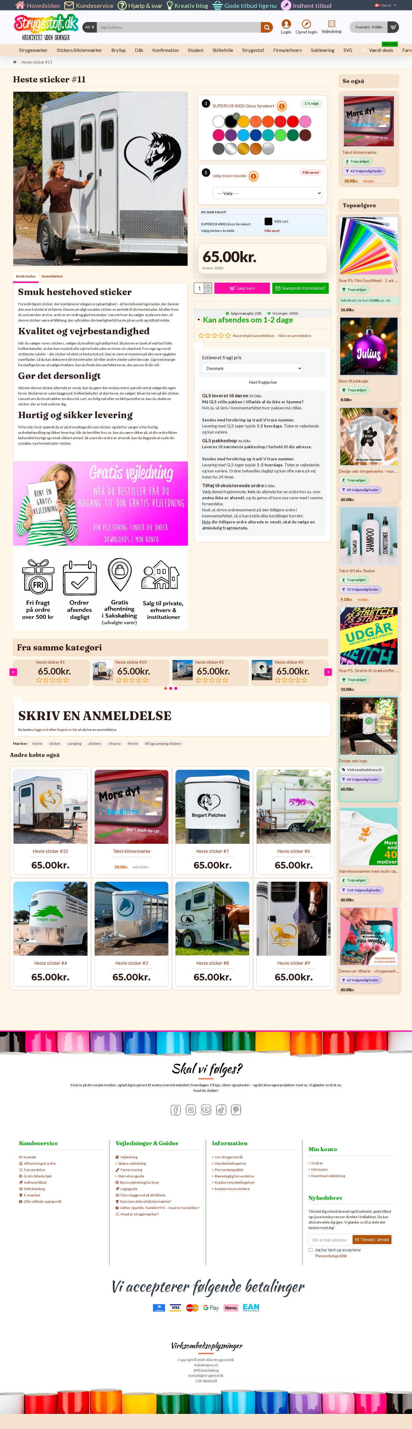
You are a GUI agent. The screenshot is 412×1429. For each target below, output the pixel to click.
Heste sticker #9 (293, 963)
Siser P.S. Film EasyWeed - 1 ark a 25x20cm (369, 280)
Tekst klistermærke (132, 851)
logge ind (41, 729)
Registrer (64, 729)
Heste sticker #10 (131, 662)
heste (37, 743)
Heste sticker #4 (50, 963)
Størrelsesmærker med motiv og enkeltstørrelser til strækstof (369, 871)
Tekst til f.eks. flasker (357, 570)
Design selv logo (353, 760)
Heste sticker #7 (212, 851)
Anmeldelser (52, 276)
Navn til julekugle (353, 381)
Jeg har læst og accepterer (338, 1252)
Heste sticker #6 (293, 851)
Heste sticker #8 (212, 963)
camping (74, 743)
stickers (94, 743)
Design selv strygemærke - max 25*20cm (369, 471)
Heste (133, 743)
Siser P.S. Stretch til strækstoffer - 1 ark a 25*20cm (369, 670)
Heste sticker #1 (50, 662)
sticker (54, 743)
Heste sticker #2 (209, 662)
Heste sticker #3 (289, 662)
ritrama (115, 743)
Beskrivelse (26, 276)
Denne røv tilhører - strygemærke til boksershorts (369, 971)
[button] (13, 672)
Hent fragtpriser (262, 382)
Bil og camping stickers (163, 743)
